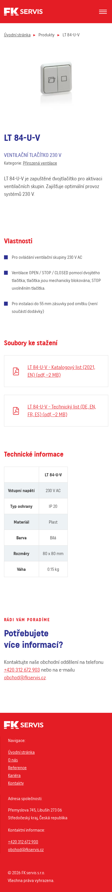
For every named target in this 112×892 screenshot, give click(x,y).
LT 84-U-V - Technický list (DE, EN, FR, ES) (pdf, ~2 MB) (62, 410)
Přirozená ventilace (40, 163)
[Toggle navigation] (103, 11)
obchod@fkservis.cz (25, 677)
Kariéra (14, 775)
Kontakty (16, 783)
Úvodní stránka (17, 34)
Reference (17, 767)
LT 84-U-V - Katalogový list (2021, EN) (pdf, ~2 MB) (61, 371)
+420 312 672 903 (22, 670)
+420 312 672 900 (23, 841)
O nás (13, 759)
